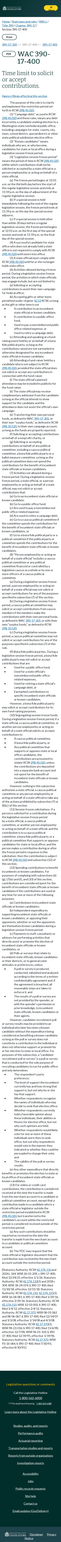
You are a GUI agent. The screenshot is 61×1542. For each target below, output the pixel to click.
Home (6, 21)
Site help (30, 1496)
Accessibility (31, 1473)
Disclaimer (36, 1534)
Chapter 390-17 (25, 25)
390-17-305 (41, 418)
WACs (43, 21)
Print (9, 37)
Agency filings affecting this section (24, 96)
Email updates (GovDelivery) (31, 1511)
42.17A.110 (43, 1269)
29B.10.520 (9, 426)
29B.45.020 (26, 110)
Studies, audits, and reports (30, 1426)
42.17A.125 (46, 1293)
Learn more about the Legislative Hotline (30, 1412)
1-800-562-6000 (30, 1398)
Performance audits (30, 1433)
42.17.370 (29, 1312)
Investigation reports (30, 1463)
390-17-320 (9, 44)
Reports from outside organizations (30, 1455)
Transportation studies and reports (30, 1448)
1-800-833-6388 (43, 1403)
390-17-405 (49, 44)
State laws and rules (24, 21)
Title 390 (7, 25)
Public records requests (30, 1488)
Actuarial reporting (30, 1440)
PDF (8, 53)
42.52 (37, 300)
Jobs (31, 1481)
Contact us (30, 1503)
